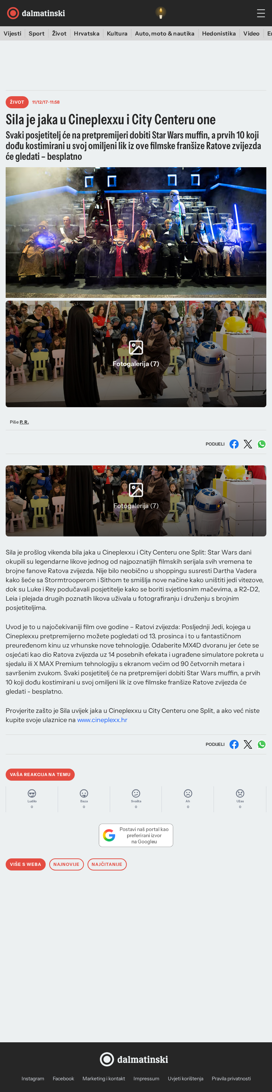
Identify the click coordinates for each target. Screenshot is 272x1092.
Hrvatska (87, 33)
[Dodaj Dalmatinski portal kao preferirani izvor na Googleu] (136, 835)
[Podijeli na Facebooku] (234, 444)
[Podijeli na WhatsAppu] (261, 444)
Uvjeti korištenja (185, 1078)
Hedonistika (219, 33)
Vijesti (12, 33)
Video (251, 33)
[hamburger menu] (261, 13)
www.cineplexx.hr (102, 720)
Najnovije (66, 864)
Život (59, 33)
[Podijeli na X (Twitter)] (248, 444)
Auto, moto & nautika (164, 33)
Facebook (63, 1078)
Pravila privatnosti (231, 1078)
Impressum (146, 1078)
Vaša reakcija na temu (40, 774)
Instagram (33, 1078)
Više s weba (25, 864)
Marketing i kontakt (104, 1078)
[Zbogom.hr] (160, 13)
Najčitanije (107, 864)
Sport (37, 33)
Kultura (117, 33)
